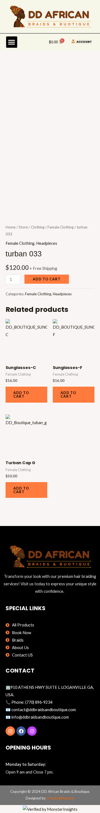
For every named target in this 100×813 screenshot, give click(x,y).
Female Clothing (61, 227)
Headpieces (46, 243)
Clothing (37, 227)
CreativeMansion (60, 798)
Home (11, 227)
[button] (12, 42)
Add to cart (47, 279)
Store (23, 227)
